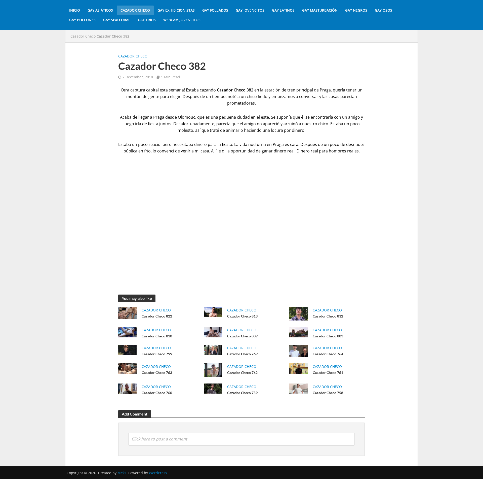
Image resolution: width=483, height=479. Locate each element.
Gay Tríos (147, 19)
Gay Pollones (82, 19)
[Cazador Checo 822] (127, 312)
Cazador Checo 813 (242, 316)
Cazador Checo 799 (157, 354)
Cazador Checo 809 (242, 336)
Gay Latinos (283, 10)
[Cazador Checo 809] (213, 331)
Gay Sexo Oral (116, 19)
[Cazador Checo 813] (213, 311)
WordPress (158, 472)
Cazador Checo (135, 10)
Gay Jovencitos (250, 10)
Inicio (74, 10)
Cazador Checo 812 (328, 316)
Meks (121, 472)
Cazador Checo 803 (328, 336)
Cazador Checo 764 (328, 354)
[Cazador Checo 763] (127, 368)
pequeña (227, 117)
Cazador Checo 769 (242, 354)
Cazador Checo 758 (328, 393)
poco (334, 144)
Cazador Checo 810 (157, 336)
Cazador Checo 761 (328, 372)
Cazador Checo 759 (242, 393)
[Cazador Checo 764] (298, 350)
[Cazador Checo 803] (298, 331)
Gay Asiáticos (100, 10)
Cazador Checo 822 (157, 316)
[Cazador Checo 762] (213, 369)
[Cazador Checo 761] (298, 368)
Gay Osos (383, 10)
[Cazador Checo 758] (298, 388)
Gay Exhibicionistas (176, 10)
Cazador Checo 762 (242, 372)
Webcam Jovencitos (181, 19)
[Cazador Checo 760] (127, 388)
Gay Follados (215, 10)
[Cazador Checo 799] (127, 349)
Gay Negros (356, 10)
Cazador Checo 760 (157, 393)
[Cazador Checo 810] (127, 331)
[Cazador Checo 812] (298, 313)
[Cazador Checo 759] (213, 388)
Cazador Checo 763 (157, 372)
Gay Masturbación (320, 10)
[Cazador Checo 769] (213, 349)
